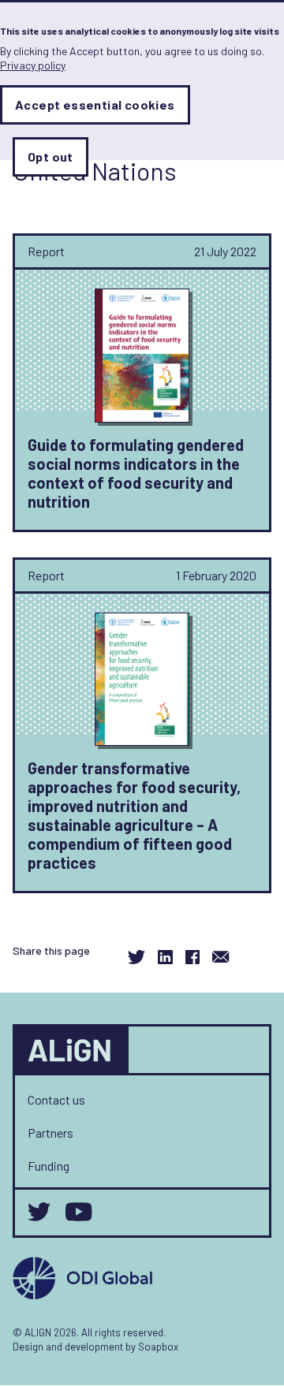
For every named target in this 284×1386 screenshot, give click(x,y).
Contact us (56, 1099)
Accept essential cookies (95, 104)
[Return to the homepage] (72, 1050)
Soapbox (158, 1346)
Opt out (50, 156)
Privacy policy (32, 65)
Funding (48, 1165)
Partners (50, 1132)
